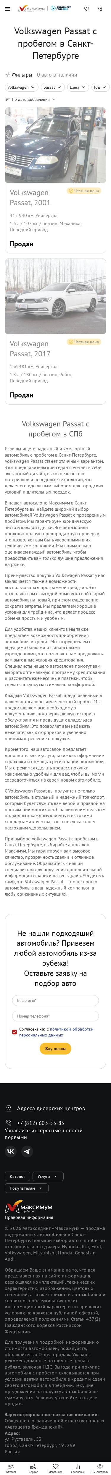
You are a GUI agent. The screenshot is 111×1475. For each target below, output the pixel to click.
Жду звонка (55, 1048)
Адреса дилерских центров (51, 1108)
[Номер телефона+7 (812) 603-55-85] (99, 9)
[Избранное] (86, 9)
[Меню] (7, 8)
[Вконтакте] (11, 1151)
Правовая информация (29, 1217)
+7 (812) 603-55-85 (41, 1123)
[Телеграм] (27, 1151)
